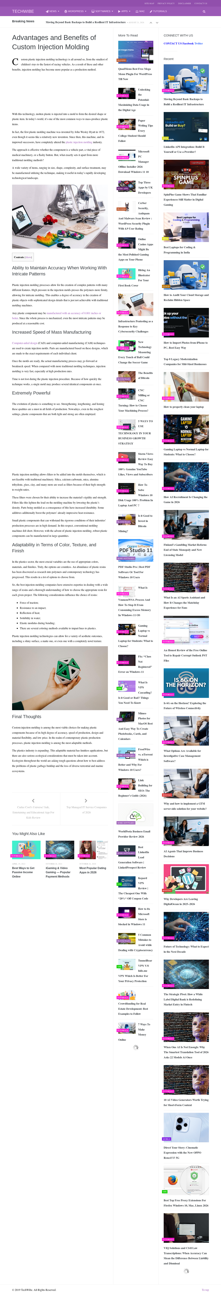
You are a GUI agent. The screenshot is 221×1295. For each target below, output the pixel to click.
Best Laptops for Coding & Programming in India (179, 249)
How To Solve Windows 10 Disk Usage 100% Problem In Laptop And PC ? (135, 495)
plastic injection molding (79, 142)
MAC (142, 11)
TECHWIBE (23, 11)
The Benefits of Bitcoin (145, 375)
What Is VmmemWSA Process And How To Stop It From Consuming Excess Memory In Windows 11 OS (134, 601)
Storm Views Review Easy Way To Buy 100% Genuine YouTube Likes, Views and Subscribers (135, 464)
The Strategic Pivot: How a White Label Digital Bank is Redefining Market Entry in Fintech (183, 999)
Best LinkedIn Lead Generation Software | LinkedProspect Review (133, 857)
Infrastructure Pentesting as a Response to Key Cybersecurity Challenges (135, 326)
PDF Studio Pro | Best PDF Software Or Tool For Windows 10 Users (134, 572)
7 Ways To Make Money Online (134, 1032)
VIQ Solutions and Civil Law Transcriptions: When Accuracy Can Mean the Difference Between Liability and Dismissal (186, 1255)
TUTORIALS (160, 11)
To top (205, 1290)
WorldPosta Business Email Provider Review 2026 (134, 833)
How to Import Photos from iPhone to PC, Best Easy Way (186, 345)
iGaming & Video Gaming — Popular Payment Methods (58, 872)
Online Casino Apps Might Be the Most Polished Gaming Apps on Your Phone (135, 249)
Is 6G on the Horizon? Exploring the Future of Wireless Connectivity (185, 705)
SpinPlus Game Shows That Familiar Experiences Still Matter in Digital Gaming (185, 199)
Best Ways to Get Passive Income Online (23, 872)
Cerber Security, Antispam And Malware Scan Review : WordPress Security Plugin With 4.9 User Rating (135, 215)
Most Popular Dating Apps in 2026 (92, 870)
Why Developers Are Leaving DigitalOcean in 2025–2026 (181, 901)
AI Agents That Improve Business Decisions (183, 853)
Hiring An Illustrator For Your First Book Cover (134, 277)
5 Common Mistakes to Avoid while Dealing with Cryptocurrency (135, 942)
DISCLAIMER (184, 3)
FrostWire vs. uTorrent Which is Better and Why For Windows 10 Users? (135, 759)
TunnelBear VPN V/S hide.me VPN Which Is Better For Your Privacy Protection (135, 970)
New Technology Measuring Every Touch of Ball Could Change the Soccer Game (135, 352)
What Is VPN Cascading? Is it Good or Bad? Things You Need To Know (135, 692)
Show (28, 257)
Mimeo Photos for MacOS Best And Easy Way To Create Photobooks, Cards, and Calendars (135, 726)
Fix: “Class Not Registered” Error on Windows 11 (135, 664)
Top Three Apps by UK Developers (145, 187)
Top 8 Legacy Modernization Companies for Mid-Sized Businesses (185, 361)
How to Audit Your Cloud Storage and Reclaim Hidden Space (186, 297)
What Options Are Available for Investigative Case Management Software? (182, 756)
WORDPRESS (76, 11)
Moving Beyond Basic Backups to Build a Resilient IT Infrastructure (184, 101)
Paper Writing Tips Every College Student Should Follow (135, 130)
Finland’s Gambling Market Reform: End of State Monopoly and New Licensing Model (185, 550)
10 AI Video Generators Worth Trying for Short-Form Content (186, 1102)
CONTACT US (200, 3)
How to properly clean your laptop (184, 407)
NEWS (52, 11)
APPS (124, 11)
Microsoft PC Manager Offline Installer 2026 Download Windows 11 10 (133, 161)
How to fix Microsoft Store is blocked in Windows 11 (134, 916)
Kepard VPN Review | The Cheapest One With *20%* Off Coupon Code (133, 888)
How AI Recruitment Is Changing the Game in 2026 (186, 499)
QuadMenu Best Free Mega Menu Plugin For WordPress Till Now (135, 74)
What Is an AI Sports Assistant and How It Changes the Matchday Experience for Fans (184, 602)
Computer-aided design (24, 343)
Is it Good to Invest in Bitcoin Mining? (135, 523)
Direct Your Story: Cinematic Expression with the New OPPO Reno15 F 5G (182, 1152)
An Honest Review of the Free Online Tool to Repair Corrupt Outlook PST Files (185, 655)
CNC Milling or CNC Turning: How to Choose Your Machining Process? (134, 400)
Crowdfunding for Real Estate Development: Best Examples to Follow (133, 1008)
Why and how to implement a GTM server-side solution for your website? (185, 806)
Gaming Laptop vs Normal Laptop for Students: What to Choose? (186, 451)
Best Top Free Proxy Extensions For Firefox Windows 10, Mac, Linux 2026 (186, 1202)
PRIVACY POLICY (166, 3)
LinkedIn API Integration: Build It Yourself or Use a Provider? (82, 22)
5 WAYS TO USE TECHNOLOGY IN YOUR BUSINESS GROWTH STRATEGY (135, 432)
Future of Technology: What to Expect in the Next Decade (186, 949)
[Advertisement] (45, 82)
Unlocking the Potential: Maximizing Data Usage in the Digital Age (134, 99)
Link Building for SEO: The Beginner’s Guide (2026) (135, 787)
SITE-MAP (149, 3)
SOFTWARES (102, 11)
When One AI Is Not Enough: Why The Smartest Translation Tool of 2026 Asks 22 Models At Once (186, 1052)
